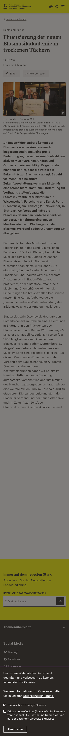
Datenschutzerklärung (38, 695)
